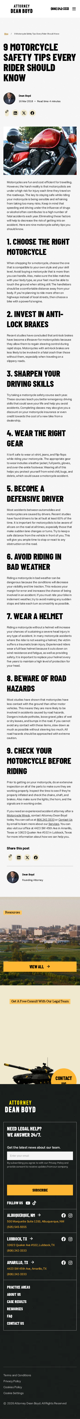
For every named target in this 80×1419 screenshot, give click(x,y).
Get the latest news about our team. (33, 1147)
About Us (14, 1294)
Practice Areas (18, 1287)
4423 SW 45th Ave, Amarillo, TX (27, 1268)
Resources (15, 1308)
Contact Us (65, 820)
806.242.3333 (46, 820)
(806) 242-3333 (60, 9)
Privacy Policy (12, 1381)
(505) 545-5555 (17, 1227)
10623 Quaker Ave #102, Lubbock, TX (31, 1245)
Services (53, 824)
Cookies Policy (12, 1387)
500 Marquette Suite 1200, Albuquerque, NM (35, 1221)
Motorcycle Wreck (18, 815)
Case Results (16, 1301)
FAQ (9, 1316)
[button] (15, 113)
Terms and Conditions (17, 1375)
